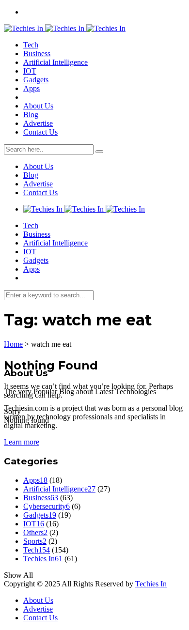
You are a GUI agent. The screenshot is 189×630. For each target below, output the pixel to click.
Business (36, 53)
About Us (38, 106)
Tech (30, 45)
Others (35, 532)
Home (13, 344)
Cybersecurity (46, 506)
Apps (31, 88)
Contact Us (40, 132)
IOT (29, 71)
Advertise (38, 123)
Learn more (21, 442)
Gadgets (35, 80)
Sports (35, 541)
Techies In (43, 558)
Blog (30, 114)
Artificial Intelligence (55, 62)
